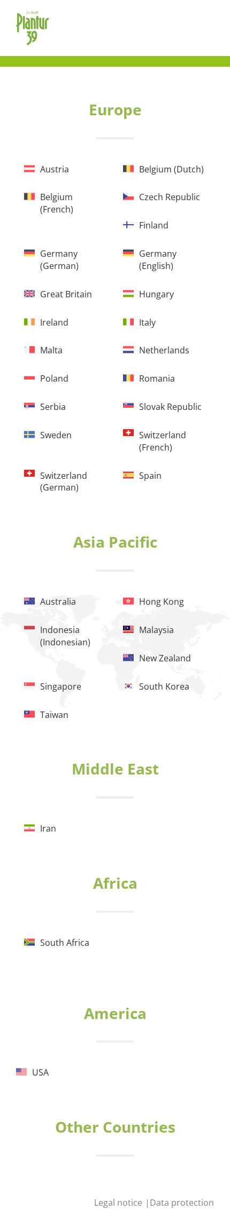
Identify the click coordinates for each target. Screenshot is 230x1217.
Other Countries (115, 1127)
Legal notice (119, 1202)
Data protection (182, 1202)
